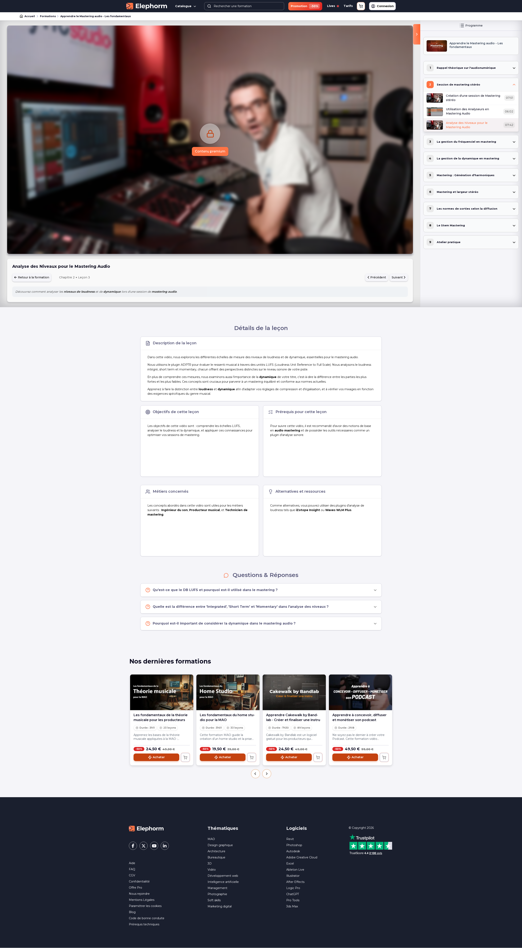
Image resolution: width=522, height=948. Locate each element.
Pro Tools (292, 900)
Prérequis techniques (144, 924)
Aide (132, 863)
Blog (132, 912)
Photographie (217, 894)
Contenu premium (210, 151)
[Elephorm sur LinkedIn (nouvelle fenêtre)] (165, 846)
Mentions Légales (141, 900)
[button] (255, 774)
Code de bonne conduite (146, 918)
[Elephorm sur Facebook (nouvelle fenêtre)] (133, 846)
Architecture (216, 851)
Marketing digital (220, 906)
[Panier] (361, 6)
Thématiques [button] (223, 828)
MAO (211, 839)
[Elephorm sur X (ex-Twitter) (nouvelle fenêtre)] (143, 846)
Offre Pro (135, 887)
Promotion (304, 6)
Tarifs (348, 6)
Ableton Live (295, 869)
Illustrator (293, 876)
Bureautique (216, 857)
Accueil (29, 16)
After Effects (295, 882)
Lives (331, 6)
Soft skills (214, 900)
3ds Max (292, 906)
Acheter (159, 757)
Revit (290, 839)
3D (210, 863)
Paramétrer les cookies (145, 906)
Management (217, 888)
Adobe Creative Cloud (301, 857)
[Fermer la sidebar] (416, 34)
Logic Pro (293, 888)
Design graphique (220, 845)
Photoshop (294, 845)
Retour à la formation (33, 277)
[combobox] (244, 6)
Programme (474, 25)
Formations (48, 16)
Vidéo (212, 869)
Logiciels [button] (296, 828)
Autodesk (293, 851)
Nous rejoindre (139, 894)
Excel (290, 863)
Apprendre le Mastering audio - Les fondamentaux (95, 16)
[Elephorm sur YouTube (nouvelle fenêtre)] (154, 846)
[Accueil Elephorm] (146, 828)
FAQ (132, 869)
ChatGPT (292, 894)
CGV (132, 875)
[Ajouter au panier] (185, 757)
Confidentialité (139, 881)
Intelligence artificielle (223, 882)
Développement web (223, 876)
